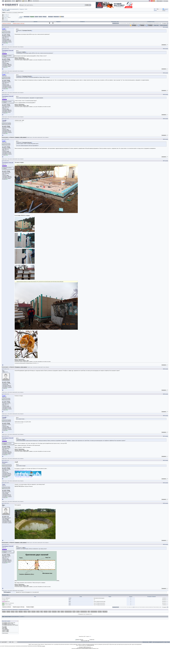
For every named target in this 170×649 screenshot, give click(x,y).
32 (160, 23)
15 (136, 23)
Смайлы (3, 627)
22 (146, 23)
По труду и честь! (5, 599)
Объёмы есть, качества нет (9, 603)
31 (32, 646)
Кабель (25, 611)
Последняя (164, 23)
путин (50, 611)
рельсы (12, 611)
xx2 (94, 599)
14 (135, 23)
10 (129, 23)
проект (38, 611)
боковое (8, 611)
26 (26, 646)
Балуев (4, 611)
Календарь (50, 16)
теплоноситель (83, 611)
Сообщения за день (150, 21)
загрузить (9, 17)
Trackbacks (4, 629)
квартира (20, 611)
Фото (14, 0)
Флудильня (22, 9)
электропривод (94, 611)
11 (8, 646)
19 (142, 23)
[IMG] (3, 628)
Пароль (155, 10)
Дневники (25, 0)
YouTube (99, 611)
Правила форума (5, 633)
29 (156, 23)
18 (140, 23)
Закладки (12, 21)
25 (150, 23)
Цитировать (164, 44)
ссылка (166, 27)
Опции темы (156, 25)
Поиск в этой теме (163, 25)
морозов (45, 611)
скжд (58, 611)
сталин (77, 611)
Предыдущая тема (82, 614)
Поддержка (58, 21)
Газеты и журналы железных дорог (99, 601)
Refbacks (3, 631)
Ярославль (105, 611)
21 (20, 646)
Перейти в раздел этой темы (18, 23)
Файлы (31, 0)
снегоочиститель (68, 611)
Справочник (92, 639)
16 (14, 646)
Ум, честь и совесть (7, 604)
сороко (62, 611)
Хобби (26, 9)
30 (157, 23)
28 (154, 23)
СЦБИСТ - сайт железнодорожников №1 (11, 9)
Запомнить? (166, 9)
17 (139, 23)
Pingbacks (4, 630)
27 (153, 23)
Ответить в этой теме (6, 23)
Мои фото (5, 18)
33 (34, 646)
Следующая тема (88, 614)
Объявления (37, 0)
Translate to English (30, 606)
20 (143, 23)
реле (16, 611)
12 (132, 23)
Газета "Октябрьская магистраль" (99, 603)
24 (149, 23)
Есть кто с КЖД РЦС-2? (6, 598)
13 (10, 646)
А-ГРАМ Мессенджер (40, 646)
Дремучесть (8, 601)
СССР (74, 611)
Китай (29, 611)
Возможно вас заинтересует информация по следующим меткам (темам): (15, 609)
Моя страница (6, 14)
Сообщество (82, 21)
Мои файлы (5, 17)
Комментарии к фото (115, 21)
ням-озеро (54, 611)
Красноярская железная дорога (99, 598)
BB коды (3, 626)
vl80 (88, 611)
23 (147, 23)
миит (41, 611)
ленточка (33, 611)
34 (35, 646)
